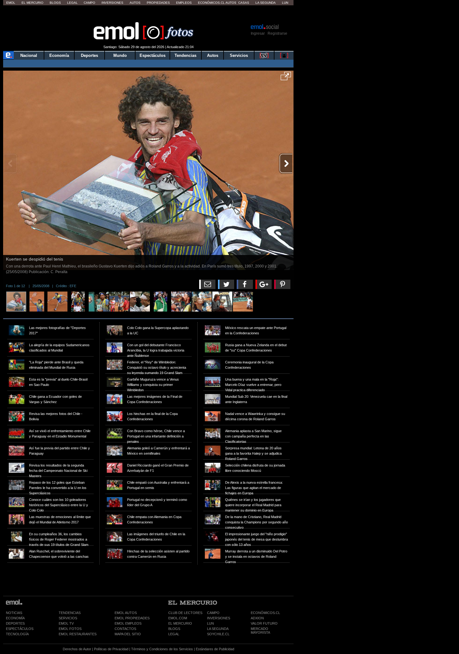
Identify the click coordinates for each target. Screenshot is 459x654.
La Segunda (265, 2)
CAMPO (213, 613)
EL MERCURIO (180, 623)
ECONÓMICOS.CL (265, 613)
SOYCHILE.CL (218, 634)
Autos (135, 2)
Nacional (28, 55)
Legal (72, 2)
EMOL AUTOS (126, 613)
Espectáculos (152, 55)
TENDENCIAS (70, 613)
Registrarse (277, 33)
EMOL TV (66, 623)
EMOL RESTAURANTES (77, 634)
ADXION (257, 618)
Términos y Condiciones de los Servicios (162, 649)
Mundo (120, 55)
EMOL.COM (177, 618)
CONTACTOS (125, 629)
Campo (89, 2)
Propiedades (158, 2)
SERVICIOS (68, 618)
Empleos (184, 2)
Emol (10, 2)
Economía (59, 55)
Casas (243, 2)
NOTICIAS (14, 613)
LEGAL (173, 634)
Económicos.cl (211, 2)
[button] (285, 78)
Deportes (89, 55)
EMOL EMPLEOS (128, 623)
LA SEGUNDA (218, 629)
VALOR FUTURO (264, 623)
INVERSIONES (218, 618)
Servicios (239, 55)
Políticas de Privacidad (111, 649)
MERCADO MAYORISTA (260, 630)
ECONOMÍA (15, 618)
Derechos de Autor (77, 649)
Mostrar (148, 14)
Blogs (55, 2)
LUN (210, 623)
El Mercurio (32, 2)
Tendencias (185, 55)
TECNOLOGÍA (17, 634)
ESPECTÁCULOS (19, 629)
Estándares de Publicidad (215, 649)
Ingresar (258, 33)
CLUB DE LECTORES (185, 613)
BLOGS (174, 629)
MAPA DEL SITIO (128, 634)
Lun (285, 2)
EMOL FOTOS (70, 629)
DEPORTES (15, 623)
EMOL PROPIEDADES (132, 618)
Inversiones (112, 2)
